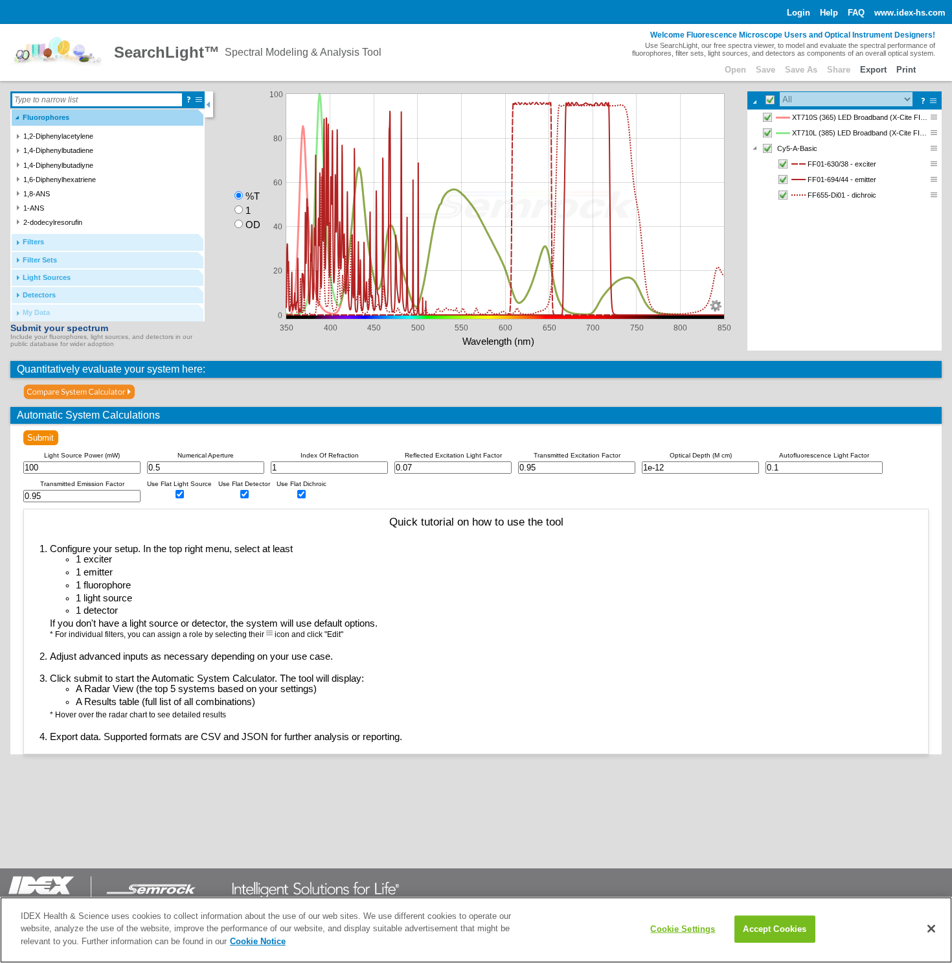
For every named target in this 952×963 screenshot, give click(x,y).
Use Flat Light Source (179, 483)
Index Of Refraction (329, 455)
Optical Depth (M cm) (701, 455)
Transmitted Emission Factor (82, 483)
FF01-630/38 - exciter (842, 164)
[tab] (107, 118)
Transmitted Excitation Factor (577, 455)
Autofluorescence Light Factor (824, 455)
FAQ (856, 12)
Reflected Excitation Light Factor (453, 455)
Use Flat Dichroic (301, 483)
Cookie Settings (682, 929)
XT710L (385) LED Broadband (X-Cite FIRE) (861, 133)
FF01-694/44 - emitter (842, 179)
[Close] (931, 928)
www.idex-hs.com (910, 12)
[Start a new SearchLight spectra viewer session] (57, 52)
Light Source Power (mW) (82, 455)
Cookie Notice (258, 941)
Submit (40, 438)
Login (798, 12)
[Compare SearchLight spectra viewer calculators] (79, 391)
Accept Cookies (774, 929)
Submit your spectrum (59, 328)
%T (252, 196)
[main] (476, 930)
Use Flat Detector (244, 483)
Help (829, 12)
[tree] (844, 230)
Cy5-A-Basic (797, 148)
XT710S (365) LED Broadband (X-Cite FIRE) (861, 117)
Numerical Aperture (205, 455)
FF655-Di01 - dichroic (842, 195)
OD (252, 224)
